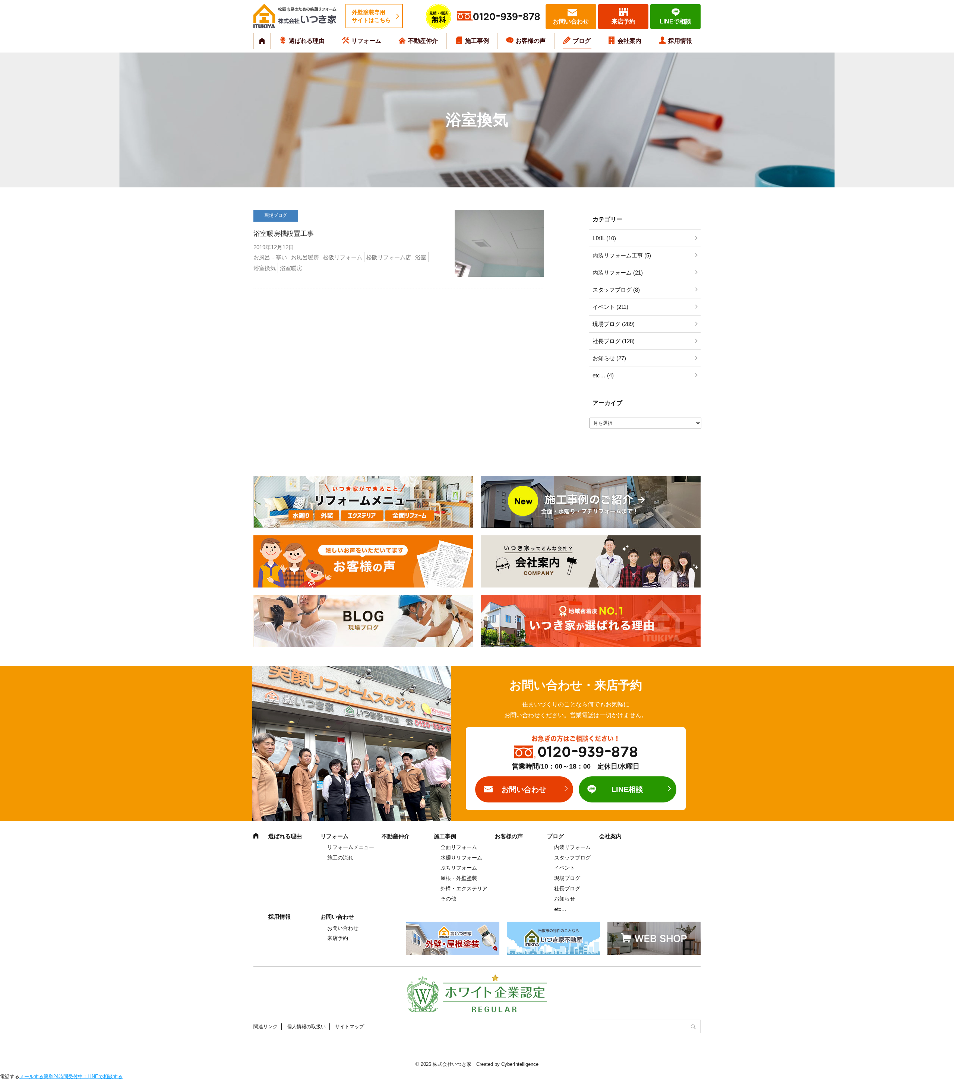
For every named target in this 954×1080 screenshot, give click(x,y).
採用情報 (680, 41)
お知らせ (564, 899)
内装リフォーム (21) (618, 272)
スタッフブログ (572, 858)
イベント (564, 868)
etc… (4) (603, 375)
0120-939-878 (506, 17)
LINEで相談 (675, 21)
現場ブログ (567, 878)
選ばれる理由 (307, 41)
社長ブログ (567, 888)
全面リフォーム (458, 847)
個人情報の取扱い (306, 1026)
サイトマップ (349, 1026)
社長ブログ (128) (614, 341)
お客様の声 (531, 41)
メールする (31, 1076)
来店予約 (623, 21)
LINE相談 (627, 789)
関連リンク (265, 1026)
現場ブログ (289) (614, 324)
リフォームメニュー (350, 847)
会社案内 (629, 41)
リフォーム (366, 41)
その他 (448, 899)
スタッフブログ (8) (616, 289)
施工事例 (477, 41)
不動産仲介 (423, 41)
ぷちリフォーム (458, 868)
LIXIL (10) (604, 238)
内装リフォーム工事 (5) (622, 255)
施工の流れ (340, 858)
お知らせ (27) (609, 358)
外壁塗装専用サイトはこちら (371, 16)
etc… (560, 909)
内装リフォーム (572, 847)
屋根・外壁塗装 (458, 878)
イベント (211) (610, 307)
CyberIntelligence (519, 1064)
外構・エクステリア (463, 888)
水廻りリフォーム (461, 858)
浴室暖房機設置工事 (283, 233)
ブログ (582, 41)
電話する (9, 1076)
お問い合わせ (571, 21)
